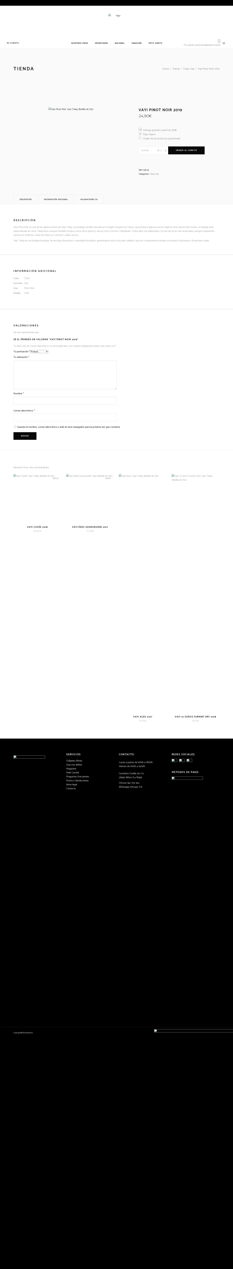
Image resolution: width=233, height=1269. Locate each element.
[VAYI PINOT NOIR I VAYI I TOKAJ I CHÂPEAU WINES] (82, 141)
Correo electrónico (24, 411)
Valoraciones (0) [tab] (89, 199)
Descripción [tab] (26, 199)
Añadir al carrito (186, 150)
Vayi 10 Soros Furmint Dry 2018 (195, 717)
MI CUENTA (13, 43)
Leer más (32, 531)
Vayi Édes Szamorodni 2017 (90, 527)
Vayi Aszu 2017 (142, 717)
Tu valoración (21, 357)
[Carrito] (219, 41)
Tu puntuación (21, 351)
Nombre (18, 394)
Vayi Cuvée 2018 (37, 527)
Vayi (157, 174)
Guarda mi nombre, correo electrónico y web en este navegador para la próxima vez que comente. (68, 427)
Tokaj (151, 174)
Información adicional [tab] (56, 199)
